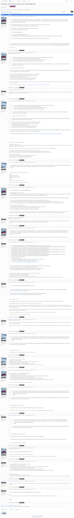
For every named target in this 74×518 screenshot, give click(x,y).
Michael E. (2, 282)
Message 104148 (10, 16)
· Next (20, 12)
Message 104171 (10, 481)
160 (16, 12)
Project (13, 1)
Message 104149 (10, 52)
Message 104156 (10, 227)
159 (14, 12)
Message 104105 (32, 16)
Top (71, 509)
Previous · (2, 12)
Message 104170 (10, 461)
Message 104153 (10, 187)
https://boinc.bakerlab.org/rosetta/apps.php (19, 290)
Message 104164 (10, 357)
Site (29, 1)
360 (18, 12)
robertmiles (4, 415)
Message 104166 (10, 387)
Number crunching (10, 9)
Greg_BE (3, 101)
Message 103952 (32, 481)
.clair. (2, 242)
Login (71, 1)
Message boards (3, 9)
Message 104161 (10, 319)
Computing (18, 1)
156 (9, 12)
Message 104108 (32, 282)
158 (12, 12)
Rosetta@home (5, 1)
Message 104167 (10, 415)
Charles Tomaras (4, 481)
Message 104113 (32, 242)
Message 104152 (10, 162)
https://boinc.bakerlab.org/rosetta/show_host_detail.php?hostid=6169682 (38, 84)
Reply (20, 50)
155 (8, 12)
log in (11, 11)
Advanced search (3, 7)
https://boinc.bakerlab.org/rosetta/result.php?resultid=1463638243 (25, 261)
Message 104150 (10, 89)
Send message (3, 23)
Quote (23, 50)
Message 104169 (10, 447)
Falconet (2, 319)
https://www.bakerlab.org (37, 516)
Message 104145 (32, 52)
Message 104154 (10, 217)
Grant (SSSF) (4, 489)
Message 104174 (10, 489)
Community (24, 1)
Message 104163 (10, 333)
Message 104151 (10, 101)
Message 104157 (10, 242)
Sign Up (67, 1)
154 (6, 12)
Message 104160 (10, 282)
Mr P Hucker (3, 16)
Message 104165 (10, 370)
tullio (2, 89)
